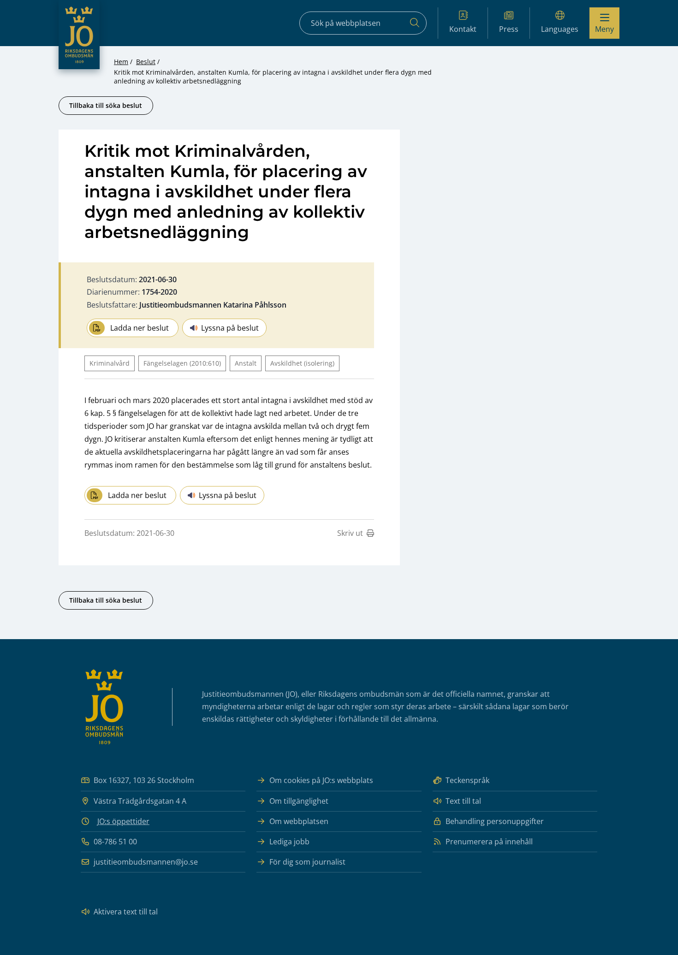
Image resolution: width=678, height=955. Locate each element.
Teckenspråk (467, 780)
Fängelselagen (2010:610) (182, 363)
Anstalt (245, 363)
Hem (121, 61)
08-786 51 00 (115, 841)
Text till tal (463, 801)
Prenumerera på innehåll (489, 841)
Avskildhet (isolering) (302, 363)
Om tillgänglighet (298, 801)
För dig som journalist (307, 862)
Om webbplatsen (298, 821)
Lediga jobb (289, 841)
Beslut (145, 61)
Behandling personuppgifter (495, 821)
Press (508, 29)
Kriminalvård (109, 363)
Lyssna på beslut (230, 328)
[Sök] (414, 23)
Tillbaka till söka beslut (105, 105)
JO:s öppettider (123, 821)
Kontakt (462, 29)
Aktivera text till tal (126, 912)
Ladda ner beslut (139, 328)
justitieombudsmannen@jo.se (146, 862)
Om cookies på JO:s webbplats (321, 780)
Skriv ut (350, 533)
